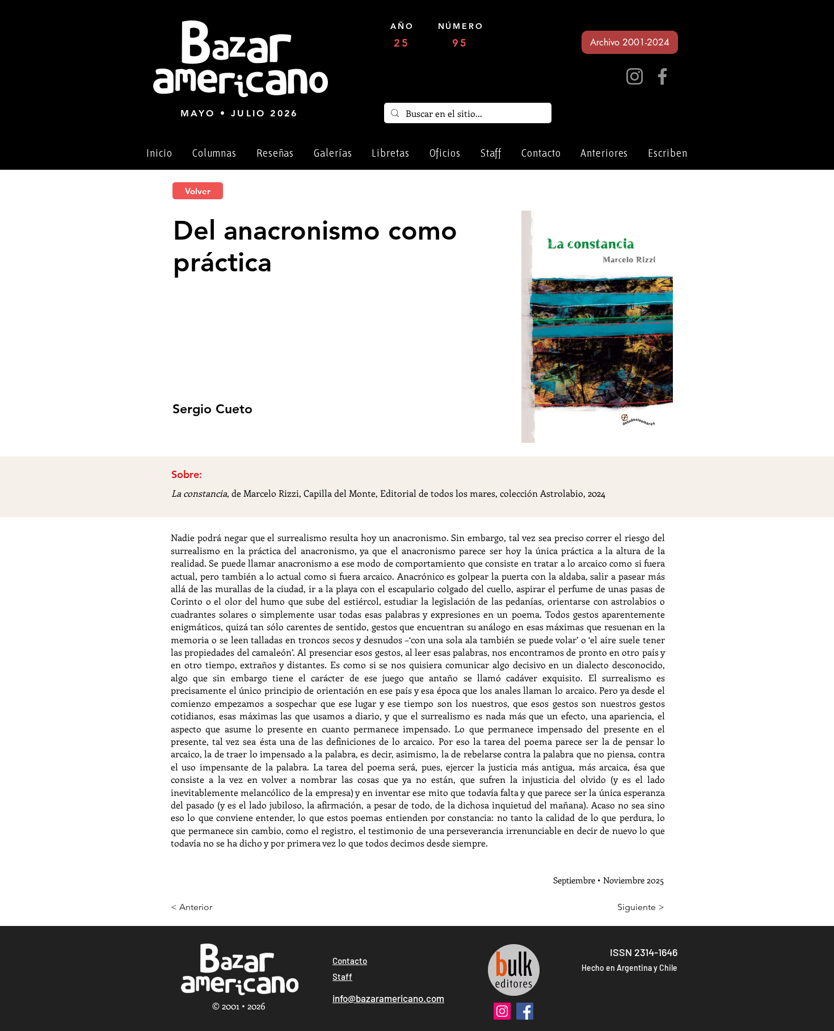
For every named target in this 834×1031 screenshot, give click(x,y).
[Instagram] (635, 76)
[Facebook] (662, 76)
